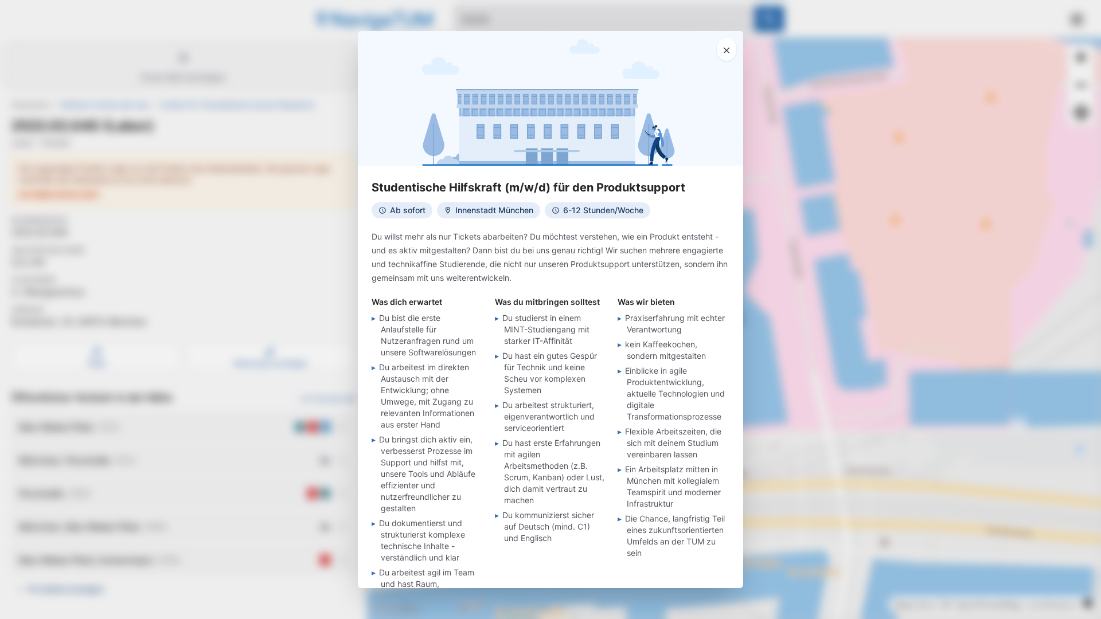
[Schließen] (726, 49)
